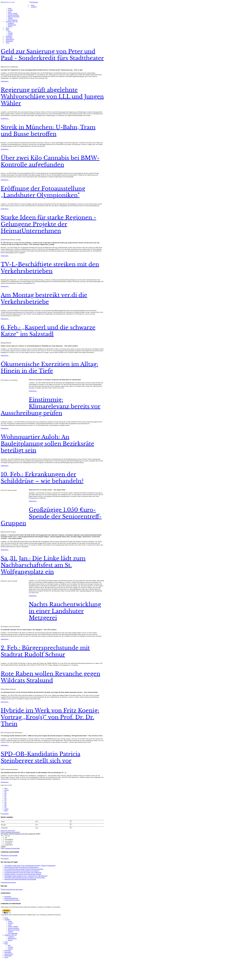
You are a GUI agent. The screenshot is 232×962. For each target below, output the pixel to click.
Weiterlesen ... (5, 81)
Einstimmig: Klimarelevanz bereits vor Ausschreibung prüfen (50, 406)
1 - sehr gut (6, 836)
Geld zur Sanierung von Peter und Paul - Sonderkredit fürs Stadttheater (52, 54)
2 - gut (5, 837)
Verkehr (10, 18)
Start (5, 788)
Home (32, 5)
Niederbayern (12, 25)
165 (5, 804)
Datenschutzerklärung (11, 898)
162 (5, 798)
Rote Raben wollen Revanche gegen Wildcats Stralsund (50, 677)
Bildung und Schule (13, 16)
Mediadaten (9, 41)
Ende (5, 810)
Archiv (7, 43)
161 (5, 797)
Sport (7, 28)
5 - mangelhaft (7, 843)
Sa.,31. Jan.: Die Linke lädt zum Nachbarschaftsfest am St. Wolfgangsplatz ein (43, 565)
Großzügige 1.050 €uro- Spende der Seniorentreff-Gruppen (51, 516)
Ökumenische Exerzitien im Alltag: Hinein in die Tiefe (49, 367)
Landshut (33, 7)
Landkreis (11, 23)
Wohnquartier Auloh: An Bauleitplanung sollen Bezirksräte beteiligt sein (47, 444)
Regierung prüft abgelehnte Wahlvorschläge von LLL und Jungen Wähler (52, 97)
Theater (10, 33)
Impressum (7, 896)
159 (5, 793)
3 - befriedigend (8, 839)
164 (5, 802)
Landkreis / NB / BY (12, 21)
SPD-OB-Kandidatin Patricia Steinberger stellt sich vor (40, 757)
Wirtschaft (9, 36)
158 (5, 792)
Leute (9, 12)
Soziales (10, 10)
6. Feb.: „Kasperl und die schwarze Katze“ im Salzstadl (48, 331)
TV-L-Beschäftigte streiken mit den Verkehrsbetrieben (50, 267)
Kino (9, 31)
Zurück (6, 790)
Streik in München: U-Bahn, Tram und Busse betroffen (48, 130)
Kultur (7, 30)
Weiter (6, 809)
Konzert (10, 34)
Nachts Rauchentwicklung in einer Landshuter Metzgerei (65, 611)
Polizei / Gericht (12, 13)
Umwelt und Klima (13, 15)
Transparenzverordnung (11, 900)
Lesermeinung (10, 39)
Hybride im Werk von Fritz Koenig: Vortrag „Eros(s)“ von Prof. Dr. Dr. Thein (50, 717)
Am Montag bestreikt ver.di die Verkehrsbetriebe (44, 298)
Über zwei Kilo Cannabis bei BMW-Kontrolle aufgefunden (50, 161)
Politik (10, 8)
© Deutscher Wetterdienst (8, 830)
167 (5, 807)
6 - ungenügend (8, 845)
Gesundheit (9, 38)
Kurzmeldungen (12, 20)
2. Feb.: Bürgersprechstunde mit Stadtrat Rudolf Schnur (45, 651)
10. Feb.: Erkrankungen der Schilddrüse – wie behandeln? (42, 477)
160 (5, 795)
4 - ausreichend (8, 841)
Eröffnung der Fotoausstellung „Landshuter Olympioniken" (43, 192)
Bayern (10, 26)
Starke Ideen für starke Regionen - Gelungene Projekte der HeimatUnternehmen (48, 224)
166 (5, 805)
